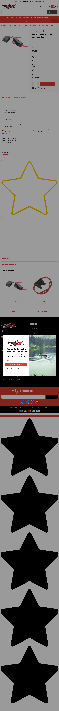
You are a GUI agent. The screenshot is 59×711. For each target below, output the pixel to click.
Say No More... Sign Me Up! (16, 364)
